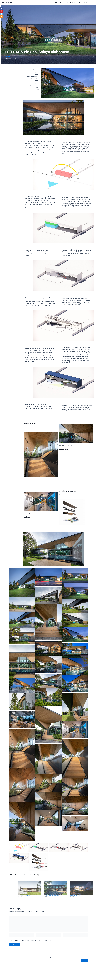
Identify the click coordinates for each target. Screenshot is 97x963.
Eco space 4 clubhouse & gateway (51, 895)
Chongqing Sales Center (75, 895)
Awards (66, 2)
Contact (86, 2)
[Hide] (0, 19)
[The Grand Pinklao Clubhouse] (30, 888)
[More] (1, 16)
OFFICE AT (7, 2)
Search (52, 957)
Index (92, 2)
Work (61, 2)
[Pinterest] (1, 11)
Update (55, 2)
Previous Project (12, 904)
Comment (12, 915)
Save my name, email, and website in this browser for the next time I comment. (31, 940)
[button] (22, 582)
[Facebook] (1, 8)
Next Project (85, 904)
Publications (73, 2)
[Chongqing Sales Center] (82, 888)
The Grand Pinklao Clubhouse (24, 895)
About (80, 2)
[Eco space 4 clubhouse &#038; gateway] (56, 888)
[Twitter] (1, 14)
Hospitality (7, 56)
